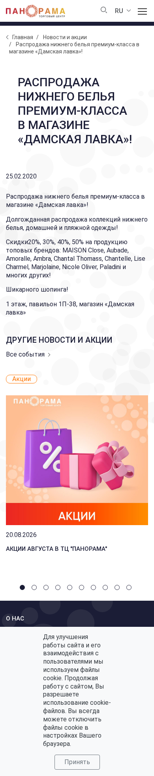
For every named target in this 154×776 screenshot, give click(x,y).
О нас (15, 618)
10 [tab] (130, 589)
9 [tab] (118, 589)
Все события (25, 354)
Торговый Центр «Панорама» (35, 11)
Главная (22, 37)
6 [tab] (83, 589)
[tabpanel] (77, 465)
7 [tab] (95, 589)
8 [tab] (107, 589)
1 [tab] (24, 589)
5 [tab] (71, 589)
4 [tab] (59, 589)
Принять (77, 762)
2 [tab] (35, 589)
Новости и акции (65, 37)
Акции (21, 379)
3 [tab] (47, 589)
